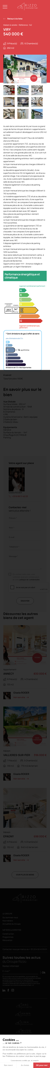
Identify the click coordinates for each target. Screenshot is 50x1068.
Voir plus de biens (25, 874)
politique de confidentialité (29, 580)
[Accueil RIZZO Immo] (27, 9)
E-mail (11, 537)
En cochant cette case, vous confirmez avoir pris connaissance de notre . (26, 577)
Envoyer (25, 601)
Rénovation (7, 940)
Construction (8, 934)
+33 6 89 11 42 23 (20, 496)
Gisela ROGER (15, 492)
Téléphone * (14, 547)
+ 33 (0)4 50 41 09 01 (38, 949)
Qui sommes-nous (10, 917)
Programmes (8, 937)
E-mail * (6, 971)
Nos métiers (8, 921)
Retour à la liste (14, 18)
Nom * (11, 528)
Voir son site (19, 697)
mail (22, 949)
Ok (43, 972)
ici (33, 985)
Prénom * (13, 518)
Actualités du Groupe (12, 924)
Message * (13, 556)
